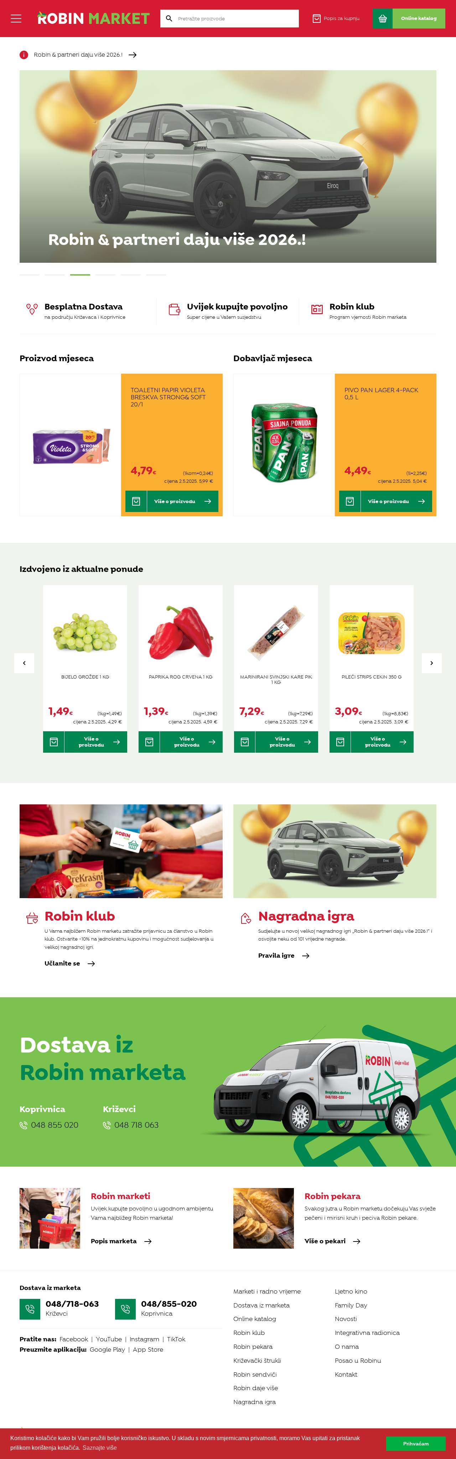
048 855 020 (54, 1125)
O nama (347, 1346)
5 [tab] (131, 275)
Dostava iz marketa (261, 1305)
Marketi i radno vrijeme (267, 1291)
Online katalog (254, 1318)
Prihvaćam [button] (416, 1444)
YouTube (109, 1339)
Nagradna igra (254, 1402)
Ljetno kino (351, 1291)
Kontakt (346, 1374)
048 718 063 (136, 1125)
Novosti (346, 1318)
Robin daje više (255, 1388)
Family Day (351, 1305)
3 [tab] (80, 275)
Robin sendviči (255, 1374)
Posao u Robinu (358, 1360)
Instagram (144, 1339)
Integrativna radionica (367, 1332)
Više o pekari (325, 1241)
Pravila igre (276, 955)
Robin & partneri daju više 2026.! (78, 54)
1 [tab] (30, 275)
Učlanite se (62, 963)
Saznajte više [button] (100, 1448)
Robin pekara (253, 1346)
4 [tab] (105, 275)
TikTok (176, 1339)
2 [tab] (55, 275)
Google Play (107, 1349)
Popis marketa (114, 1241)
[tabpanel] (228, 166)
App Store (148, 1349)
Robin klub (249, 1332)
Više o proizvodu (174, 501)
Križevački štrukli (257, 1360)
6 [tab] (156, 275)
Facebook (73, 1339)
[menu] (16, 18)
